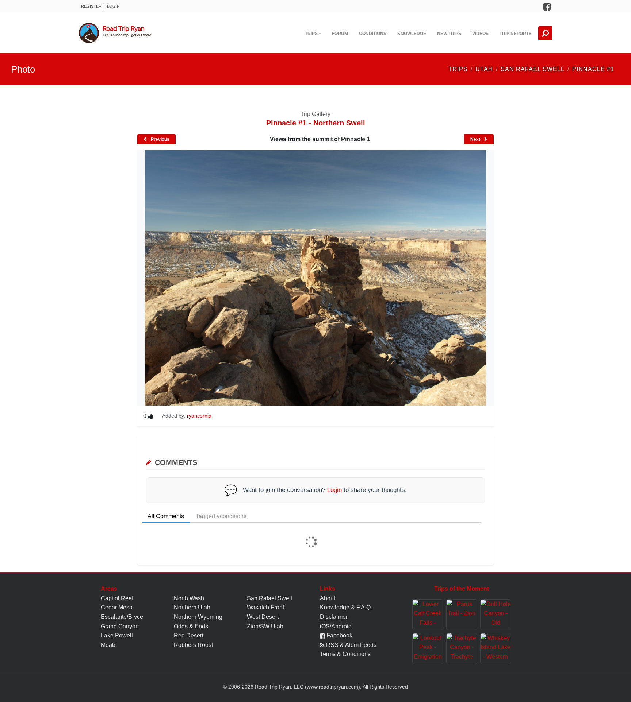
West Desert (263, 617)
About (327, 598)
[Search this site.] (545, 33)
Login (113, 6)
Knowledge (411, 33)
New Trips (449, 33)
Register (91, 6)
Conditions (372, 33)
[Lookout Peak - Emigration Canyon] (427, 648)
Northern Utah (192, 607)
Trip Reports (516, 33)
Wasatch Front (265, 607)
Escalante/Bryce (122, 617)
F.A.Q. (364, 607)
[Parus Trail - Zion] (461, 614)
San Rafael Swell (269, 598)
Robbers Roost (193, 645)
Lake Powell (117, 635)
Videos (480, 33)
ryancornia (199, 416)
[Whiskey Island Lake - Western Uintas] (495, 648)
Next (475, 139)
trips (458, 69)
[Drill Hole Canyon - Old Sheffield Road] (495, 614)
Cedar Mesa (117, 607)
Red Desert (188, 635)
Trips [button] (311, 33)
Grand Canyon (120, 626)
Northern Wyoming (198, 617)
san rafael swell (533, 69)
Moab (108, 645)
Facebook (338, 635)
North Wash (189, 598)
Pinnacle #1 (593, 69)
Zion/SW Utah (265, 626)
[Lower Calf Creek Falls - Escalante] (427, 614)
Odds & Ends (191, 626)
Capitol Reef (117, 598)
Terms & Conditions (345, 654)
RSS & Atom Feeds (350, 645)
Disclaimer (334, 617)
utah (484, 69)
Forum (340, 33)
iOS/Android (336, 626)
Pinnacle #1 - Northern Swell (315, 123)
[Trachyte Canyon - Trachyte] (461, 648)
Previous (159, 139)
